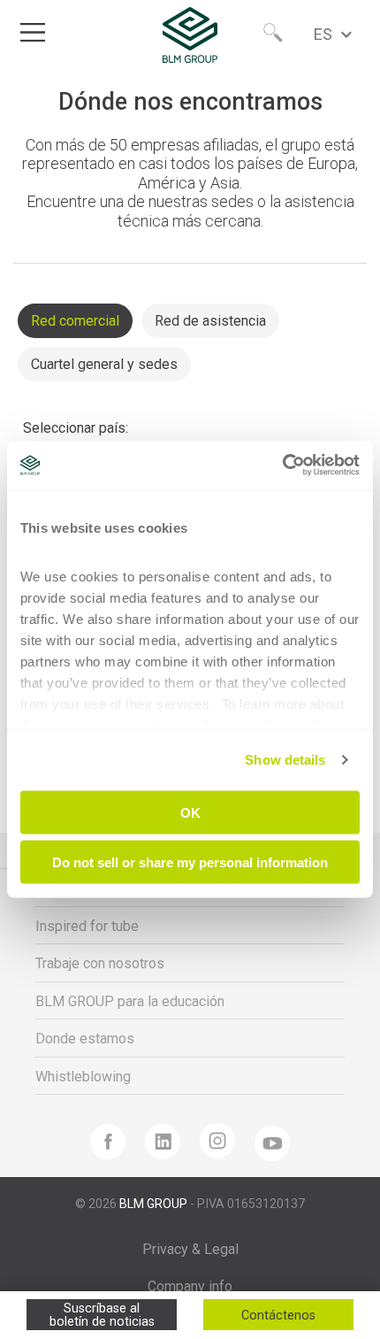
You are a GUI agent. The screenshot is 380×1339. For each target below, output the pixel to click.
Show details (285, 759)
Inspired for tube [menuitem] (87, 926)
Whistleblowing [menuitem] (83, 1076)
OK (190, 812)
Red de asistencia (210, 320)
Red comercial (75, 320)
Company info (190, 1286)
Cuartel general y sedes (104, 364)
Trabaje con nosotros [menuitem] (99, 963)
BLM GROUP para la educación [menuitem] (129, 1001)
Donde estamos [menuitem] (84, 1038)
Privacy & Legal (190, 1249)
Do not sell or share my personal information (190, 862)
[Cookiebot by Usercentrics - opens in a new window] (282, 465)
